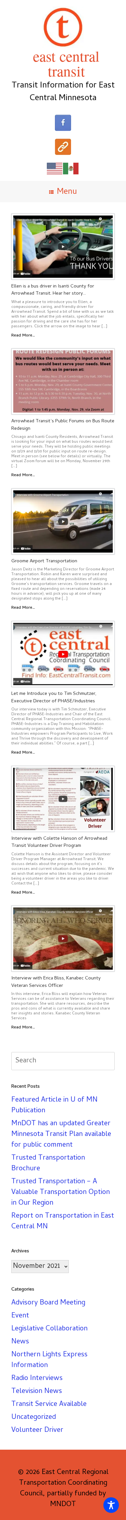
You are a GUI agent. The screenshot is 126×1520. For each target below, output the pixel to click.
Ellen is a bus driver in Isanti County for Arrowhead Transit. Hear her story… (52, 290)
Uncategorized (33, 1417)
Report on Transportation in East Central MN (62, 1221)
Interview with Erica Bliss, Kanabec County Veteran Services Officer (56, 982)
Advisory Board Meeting (48, 1303)
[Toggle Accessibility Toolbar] (111, 1505)
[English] (55, 168)
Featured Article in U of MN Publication (54, 1105)
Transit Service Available (49, 1404)
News (20, 1342)
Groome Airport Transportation (44, 561)
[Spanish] (71, 168)
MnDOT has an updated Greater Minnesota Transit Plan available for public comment (61, 1134)
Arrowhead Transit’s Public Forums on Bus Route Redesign (62, 425)
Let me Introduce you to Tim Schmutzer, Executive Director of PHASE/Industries (53, 697)
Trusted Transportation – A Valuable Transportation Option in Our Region (60, 1192)
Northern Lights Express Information (49, 1360)
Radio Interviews (37, 1379)
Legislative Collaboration (49, 1329)
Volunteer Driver (37, 1430)
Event (20, 1316)
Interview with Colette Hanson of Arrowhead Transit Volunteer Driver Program (59, 842)
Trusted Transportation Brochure (48, 1163)
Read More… (23, 336)
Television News (36, 1391)
